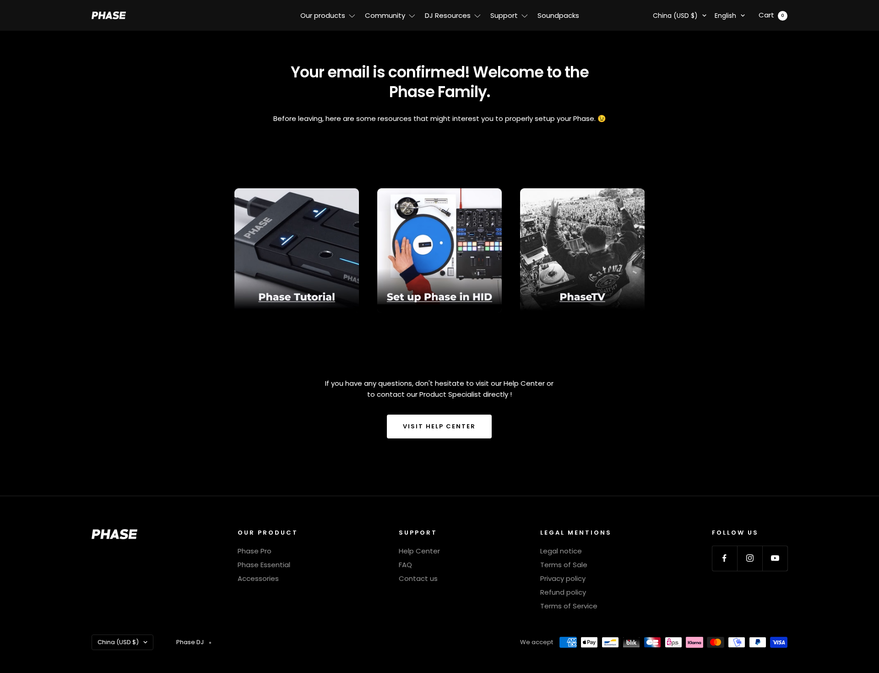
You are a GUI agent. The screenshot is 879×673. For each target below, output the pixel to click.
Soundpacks (558, 15)
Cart (771, 15)
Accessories (258, 578)
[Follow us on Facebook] (724, 558)
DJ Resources (448, 15)
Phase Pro (254, 551)
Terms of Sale (563, 564)
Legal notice (561, 551)
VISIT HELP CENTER (439, 426)
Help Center (419, 551)
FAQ (405, 564)
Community (385, 15)
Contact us (418, 578)
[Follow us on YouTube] (774, 558)
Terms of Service (568, 606)
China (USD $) (675, 15)
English (725, 15)
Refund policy (563, 592)
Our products (322, 15)
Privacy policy (563, 578)
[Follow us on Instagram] (749, 558)
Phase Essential (264, 564)
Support (504, 15)
